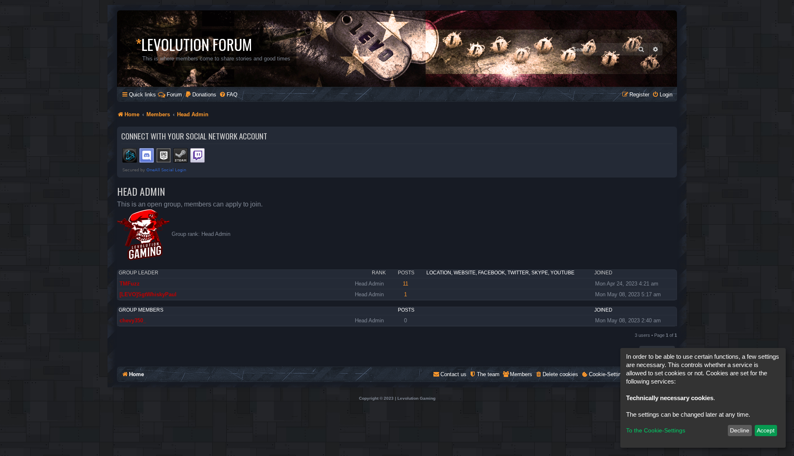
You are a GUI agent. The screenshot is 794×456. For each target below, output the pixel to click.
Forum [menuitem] (174, 94)
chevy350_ (133, 320)
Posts (406, 273)
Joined (603, 273)
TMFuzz (130, 284)
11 (405, 284)
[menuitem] (200, 95)
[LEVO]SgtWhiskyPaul (148, 294)
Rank (379, 273)
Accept (766, 430)
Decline (739, 430)
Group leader (138, 273)
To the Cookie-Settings (655, 430)
